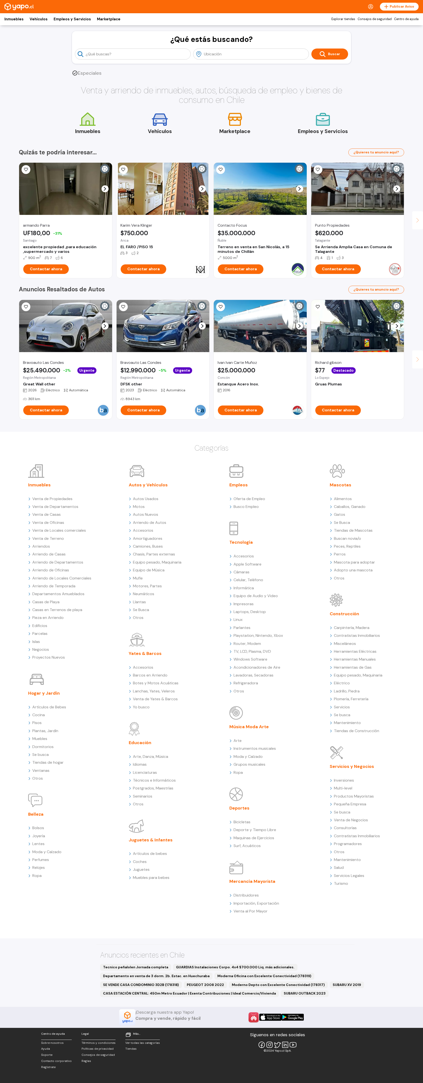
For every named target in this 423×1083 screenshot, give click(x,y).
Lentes (38, 843)
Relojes (38, 867)
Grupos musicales (249, 764)
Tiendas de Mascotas (353, 530)
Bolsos (38, 827)
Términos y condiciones (99, 1043)
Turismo (341, 883)
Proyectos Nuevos (48, 657)
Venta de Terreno (48, 538)
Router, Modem (247, 643)
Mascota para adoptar (354, 562)
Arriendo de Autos (149, 522)
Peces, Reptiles (347, 546)
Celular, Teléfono (248, 579)
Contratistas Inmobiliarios (357, 635)
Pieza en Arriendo (48, 617)
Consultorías (345, 827)
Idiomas (140, 764)
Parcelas (39, 633)
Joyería (38, 835)
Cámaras (241, 572)
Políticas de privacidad (98, 1049)
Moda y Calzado (46, 851)
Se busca (40, 754)
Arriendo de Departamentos (57, 562)
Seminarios (142, 796)
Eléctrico (342, 683)
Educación (140, 743)
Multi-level (343, 788)
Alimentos (343, 498)
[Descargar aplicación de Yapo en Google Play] (293, 1017)
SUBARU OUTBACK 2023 (305, 993)
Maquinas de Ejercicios (254, 837)
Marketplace (108, 19)
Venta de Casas (46, 514)
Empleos (238, 485)
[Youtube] (293, 1045)
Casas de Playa (45, 601)
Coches (140, 861)
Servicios (342, 707)
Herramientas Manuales (355, 659)
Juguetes (141, 869)
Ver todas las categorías (142, 1043)
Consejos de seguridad (375, 19)
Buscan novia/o (347, 538)
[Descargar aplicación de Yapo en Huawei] (253, 1017)
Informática (244, 588)
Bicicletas (242, 822)
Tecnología (241, 542)
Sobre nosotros (52, 1043)
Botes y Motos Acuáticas (155, 683)
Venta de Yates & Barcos (155, 698)
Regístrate (48, 1067)
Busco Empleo (246, 506)
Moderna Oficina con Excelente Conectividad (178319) (264, 976)
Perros (340, 554)
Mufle (138, 578)
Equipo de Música (148, 570)
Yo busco (141, 707)
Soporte (46, 1055)
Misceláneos (345, 643)
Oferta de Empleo (249, 498)
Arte (238, 740)
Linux (238, 619)
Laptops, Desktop (250, 611)
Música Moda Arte (249, 727)
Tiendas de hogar (48, 762)
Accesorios (143, 530)
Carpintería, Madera (351, 627)
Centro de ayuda (406, 19)
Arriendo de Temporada (53, 586)
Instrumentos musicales (255, 748)
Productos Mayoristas (354, 796)
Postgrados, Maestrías (153, 788)
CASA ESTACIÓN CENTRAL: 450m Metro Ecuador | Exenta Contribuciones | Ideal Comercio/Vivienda (189, 993)
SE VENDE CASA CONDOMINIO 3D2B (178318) (141, 985)
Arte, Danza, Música (150, 756)
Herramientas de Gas (353, 667)
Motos (139, 506)
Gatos (339, 514)
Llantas (139, 601)
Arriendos (41, 546)
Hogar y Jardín (44, 693)
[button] (104, 188)
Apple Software (247, 564)
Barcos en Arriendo (150, 675)
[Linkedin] (285, 1045)
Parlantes (242, 627)
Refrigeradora (246, 683)
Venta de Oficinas (48, 522)
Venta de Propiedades (52, 498)
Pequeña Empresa (350, 804)
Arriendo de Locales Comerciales (61, 578)
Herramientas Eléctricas (355, 651)
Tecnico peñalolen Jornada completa (135, 967)
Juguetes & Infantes (151, 840)
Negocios (40, 649)
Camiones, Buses (148, 546)
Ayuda (45, 1049)
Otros (37, 778)
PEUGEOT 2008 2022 (205, 985)
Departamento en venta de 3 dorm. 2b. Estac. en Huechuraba (156, 976)
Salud (339, 867)
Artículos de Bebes (49, 707)
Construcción (344, 614)
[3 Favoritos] (123, 169)
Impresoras (244, 603)
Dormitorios (43, 746)
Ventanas (40, 770)
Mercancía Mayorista (252, 881)
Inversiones (344, 780)
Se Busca (141, 609)
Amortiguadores (147, 538)
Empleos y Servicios (72, 19)
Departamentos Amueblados (58, 593)
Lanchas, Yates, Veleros (154, 691)
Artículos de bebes (150, 853)
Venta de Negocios (351, 820)
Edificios (39, 625)
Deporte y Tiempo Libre (255, 829)
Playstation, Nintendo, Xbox (258, 635)
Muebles (39, 738)
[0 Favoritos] (26, 169)
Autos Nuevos (145, 514)
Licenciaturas (145, 772)
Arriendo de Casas (49, 554)
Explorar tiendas (343, 19)
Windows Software (250, 659)
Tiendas (131, 1049)
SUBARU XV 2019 (347, 985)
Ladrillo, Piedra (347, 691)
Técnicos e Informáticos (154, 780)
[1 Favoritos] (220, 169)
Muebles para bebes (151, 877)
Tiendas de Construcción (356, 730)
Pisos (37, 722)
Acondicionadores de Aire (257, 667)
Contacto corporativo (56, 1061)
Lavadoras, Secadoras (253, 675)
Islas (36, 641)
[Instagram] (269, 1045)
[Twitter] (277, 1045)
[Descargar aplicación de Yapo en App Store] (270, 1017)
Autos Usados (145, 498)
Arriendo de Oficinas (50, 570)
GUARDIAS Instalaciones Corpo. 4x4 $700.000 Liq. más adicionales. (235, 967)
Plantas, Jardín (45, 730)
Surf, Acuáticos (247, 845)
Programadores (348, 843)
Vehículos (38, 19)
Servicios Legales (349, 875)
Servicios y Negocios (352, 766)
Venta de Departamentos (55, 506)
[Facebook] (262, 1045)
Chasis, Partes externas (154, 554)
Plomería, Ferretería (351, 698)
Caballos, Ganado (349, 506)
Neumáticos (143, 593)
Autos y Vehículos (148, 485)
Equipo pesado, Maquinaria (157, 562)
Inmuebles (14, 19)
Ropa (37, 875)
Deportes (239, 808)
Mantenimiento (347, 722)
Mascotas (340, 485)
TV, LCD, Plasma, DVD (252, 651)
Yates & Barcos (145, 653)
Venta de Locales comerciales (59, 530)
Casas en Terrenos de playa (57, 609)
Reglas (86, 1061)
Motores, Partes (147, 586)
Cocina (38, 714)
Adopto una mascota (353, 570)
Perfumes (40, 859)
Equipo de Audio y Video (256, 595)
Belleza (36, 814)
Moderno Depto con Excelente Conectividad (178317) (278, 985)
